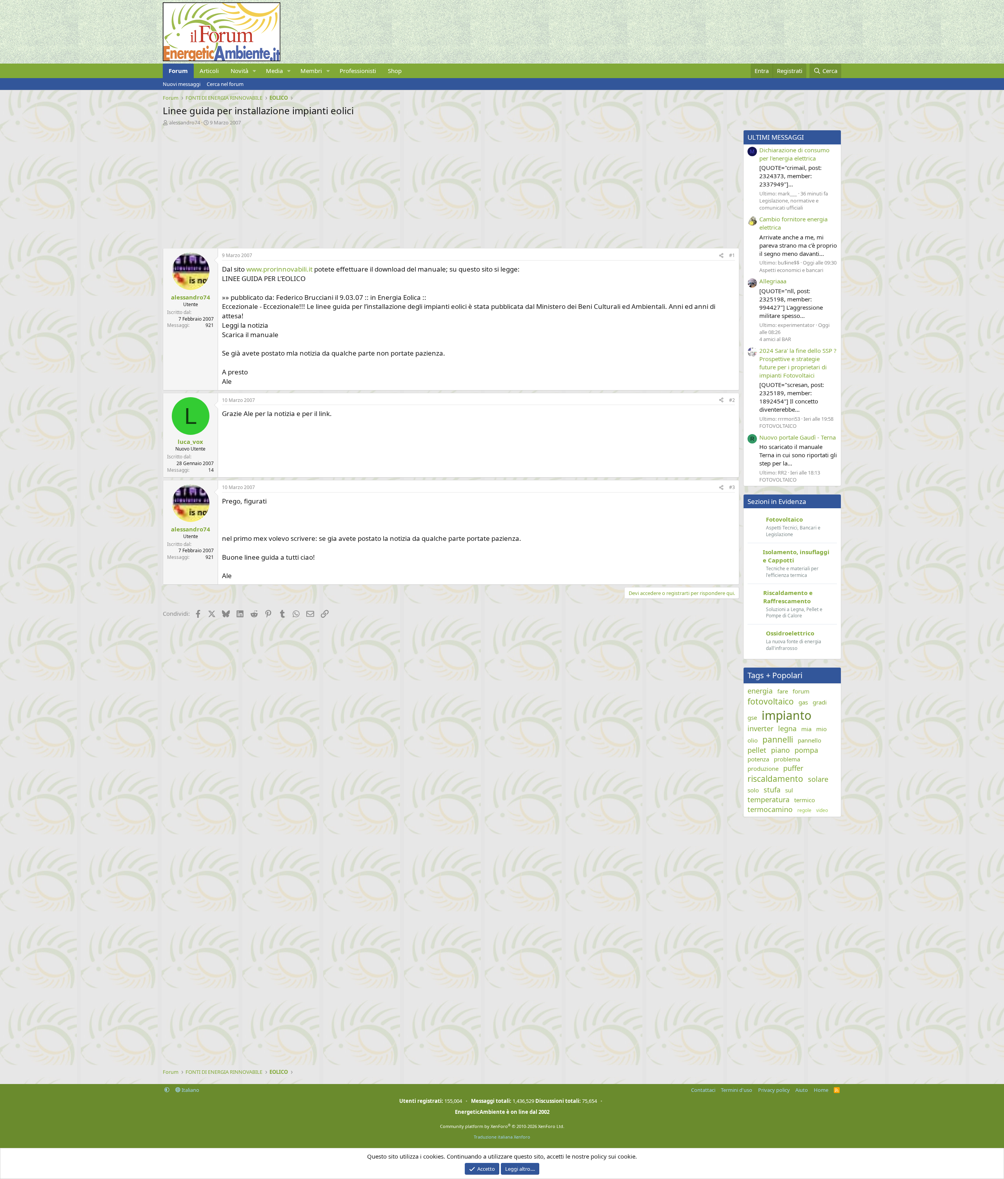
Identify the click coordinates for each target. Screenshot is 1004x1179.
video (822, 810)
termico (804, 800)
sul (789, 790)
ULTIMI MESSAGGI (776, 137)
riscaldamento (775, 778)
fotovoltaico (771, 701)
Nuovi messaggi (181, 84)
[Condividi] (721, 255)
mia (806, 729)
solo (753, 790)
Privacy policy (774, 1089)
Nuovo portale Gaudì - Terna (797, 437)
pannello (809, 740)
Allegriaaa (772, 281)
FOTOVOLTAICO (778, 425)
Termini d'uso (736, 1089)
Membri (311, 71)
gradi (820, 702)
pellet (757, 750)
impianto (786, 715)
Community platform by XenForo (502, 1126)
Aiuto (801, 1089)
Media (274, 71)
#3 (732, 487)
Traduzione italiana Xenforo (502, 1137)
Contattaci (703, 1089)
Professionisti (358, 71)
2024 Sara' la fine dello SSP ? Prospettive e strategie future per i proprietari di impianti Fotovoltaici (798, 363)
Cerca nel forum (225, 84)
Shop (395, 71)
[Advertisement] (398, 185)
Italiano (189, 1089)
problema (787, 759)
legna (787, 728)
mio (821, 729)
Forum (178, 71)
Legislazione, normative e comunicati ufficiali (788, 204)
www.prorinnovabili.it (279, 269)
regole (804, 810)
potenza (758, 759)
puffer (793, 768)
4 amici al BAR (775, 339)
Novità (239, 71)
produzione (763, 768)
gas (803, 702)
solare (818, 779)
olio (753, 740)
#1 (732, 255)
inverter (760, 728)
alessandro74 (184, 122)
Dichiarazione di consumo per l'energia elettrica (794, 154)
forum (801, 691)
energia (760, 690)
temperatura (768, 799)
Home (821, 1089)
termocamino (770, 809)
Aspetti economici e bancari (791, 270)
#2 (732, 400)
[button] (254, 71)
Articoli (209, 71)
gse (752, 717)
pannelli (777, 739)
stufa (772, 789)
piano (780, 750)
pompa (806, 750)
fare (782, 691)
